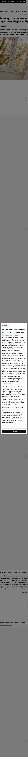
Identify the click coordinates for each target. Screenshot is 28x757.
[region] (14, 378)
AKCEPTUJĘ (14, 431)
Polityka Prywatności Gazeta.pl (9, 381)
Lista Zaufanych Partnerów (8, 422)
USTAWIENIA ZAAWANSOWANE (14, 427)
